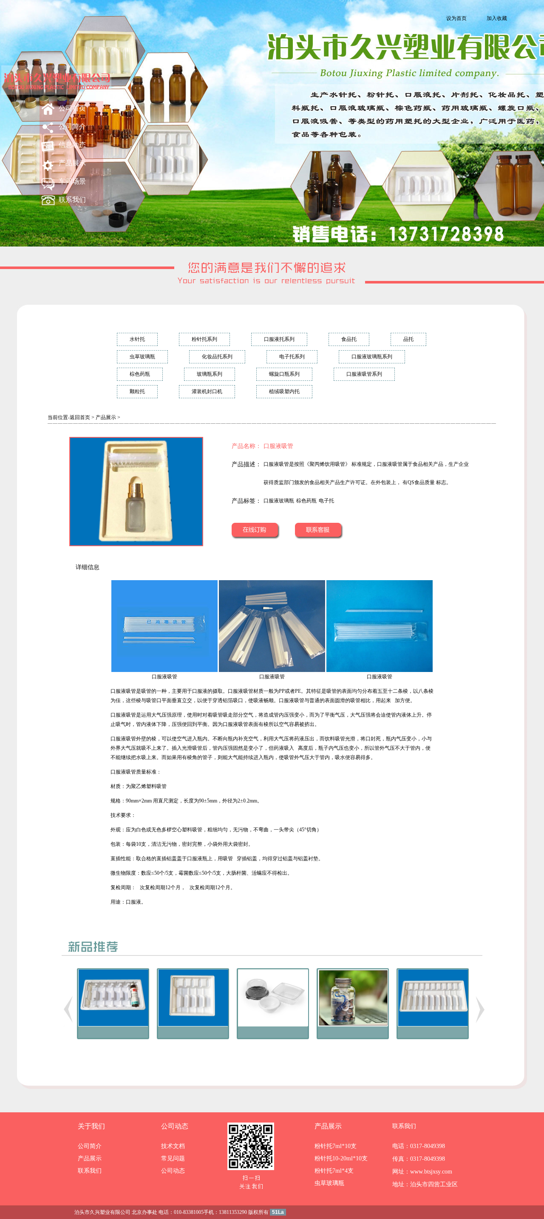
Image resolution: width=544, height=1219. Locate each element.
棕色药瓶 (140, 374)
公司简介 (72, 126)
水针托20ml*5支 (193, 1052)
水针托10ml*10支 (433, 1052)
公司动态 (174, 1126)
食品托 (349, 339)
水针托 (137, 339)
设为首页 (456, 18)
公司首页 (72, 108)
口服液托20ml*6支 (113, 1052)
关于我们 (91, 1126)
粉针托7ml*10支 (335, 1146)
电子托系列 (292, 357)
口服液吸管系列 (364, 374)
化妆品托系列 (217, 357)
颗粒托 (137, 391)
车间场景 (72, 181)
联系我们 (72, 199)
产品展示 (72, 163)
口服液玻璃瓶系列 (371, 357)
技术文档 (173, 1146)
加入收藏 (497, 18)
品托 (408, 339)
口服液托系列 (279, 339)
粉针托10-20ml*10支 (341, 1158)
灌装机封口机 (207, 391)
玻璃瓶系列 (209, 374)
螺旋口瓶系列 (284, 374)
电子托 (326, 501)
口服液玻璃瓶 (279, 501)
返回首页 (80, 417)
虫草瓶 (353, 1052)
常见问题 (173, 1158)
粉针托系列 (204, 339)
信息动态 (72, 144)
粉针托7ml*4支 (334, 1171)
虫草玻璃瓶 (142, 357)
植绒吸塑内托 (284, 391)
